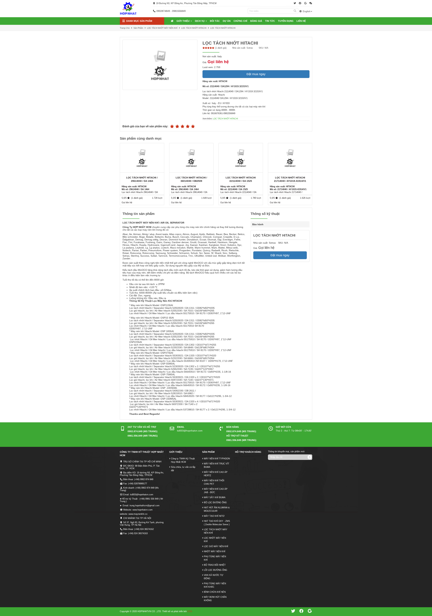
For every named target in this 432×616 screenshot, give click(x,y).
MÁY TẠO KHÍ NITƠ (214, 516)
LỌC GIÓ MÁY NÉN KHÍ (216, 546)
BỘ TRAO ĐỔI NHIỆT (215, 565)
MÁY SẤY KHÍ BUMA (214, 497)
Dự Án (227, 21)
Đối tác (215, 21)
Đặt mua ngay (256, 74)
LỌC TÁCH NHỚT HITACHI (193, 28)
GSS (189, 611)
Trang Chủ (125, 28)
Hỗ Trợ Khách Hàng (248, 452)
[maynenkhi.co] (128, 8)
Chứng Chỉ (240, 21)
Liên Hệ (301, 21)
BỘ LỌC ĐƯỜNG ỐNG (215, 502)
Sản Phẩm (138, 28)
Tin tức (270, 21)
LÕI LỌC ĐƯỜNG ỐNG (215, 570)
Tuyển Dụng (285, 21)
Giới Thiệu (183, 21)
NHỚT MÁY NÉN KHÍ (214, 551)
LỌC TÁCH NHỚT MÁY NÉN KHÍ (162, 28)
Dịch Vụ (200, 21)
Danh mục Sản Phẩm (139, 21)
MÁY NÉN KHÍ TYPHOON (217, 458)
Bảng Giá (256, 21)
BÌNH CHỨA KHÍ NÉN (215, 592)
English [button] (306, 11)
